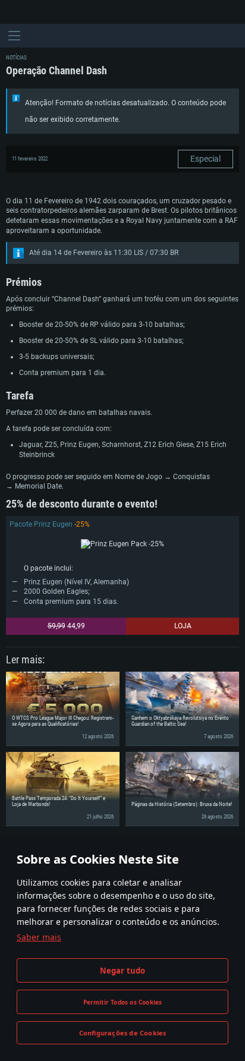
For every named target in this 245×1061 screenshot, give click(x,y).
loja (182, 626)
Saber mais (39, 937)
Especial (205, 158)
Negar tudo (123, 970)
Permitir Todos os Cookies (122, 1002)
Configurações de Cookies (123, 1032)
